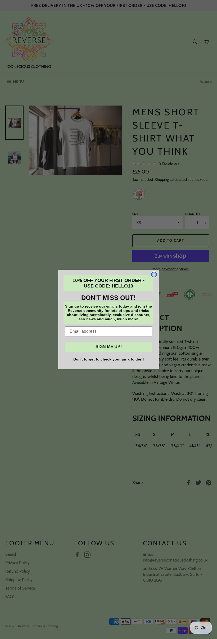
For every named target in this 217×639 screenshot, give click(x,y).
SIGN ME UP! (109, 346)
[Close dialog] (154, 274)
